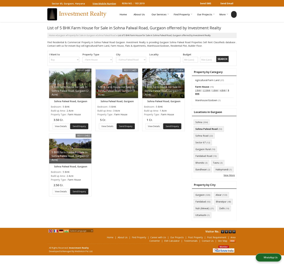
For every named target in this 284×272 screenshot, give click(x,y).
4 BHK (223, 90)
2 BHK (198, 90)
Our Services (159, 14)
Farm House (202, 86)
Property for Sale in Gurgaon (81, 35)
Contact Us (208, 240)
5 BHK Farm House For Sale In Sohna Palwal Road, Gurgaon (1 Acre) (163, 90)
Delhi (222, 208)
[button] (104, 3)
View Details (61, 126)
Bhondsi (199, 162)
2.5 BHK (206, 90)
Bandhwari (201, 169)
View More (229, 175)
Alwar (219, 194)
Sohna (198, 122)
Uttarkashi (200, 215)
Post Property (195, 237)
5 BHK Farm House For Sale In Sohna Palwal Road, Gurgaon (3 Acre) (116, 90)
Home (123, 14)
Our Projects (204, 14)
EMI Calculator (172, 240)
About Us (139, 14)
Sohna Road (201, 135)
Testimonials (191, 240)
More (222, 14)
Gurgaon (61, 35)
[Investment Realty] (76, 14)
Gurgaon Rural (203, 149)
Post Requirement (216, 237)
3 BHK (215, 90)
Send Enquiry (79, 126)
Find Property (182, 14)
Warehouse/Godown (206, 100)
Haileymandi (221, 169)
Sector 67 (200, 142)
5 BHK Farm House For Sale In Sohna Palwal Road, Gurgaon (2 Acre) (70, 90)
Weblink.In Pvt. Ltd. (84, 251)
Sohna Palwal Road (106, 35)
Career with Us (158, 237)
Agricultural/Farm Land (207, 80)
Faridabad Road (203, 155)
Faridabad (200, 201)
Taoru (216, 162)
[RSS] (233, 240)
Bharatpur (221, 201)
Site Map (222, 240)
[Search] (234, 14)
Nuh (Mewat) (202, 208)
